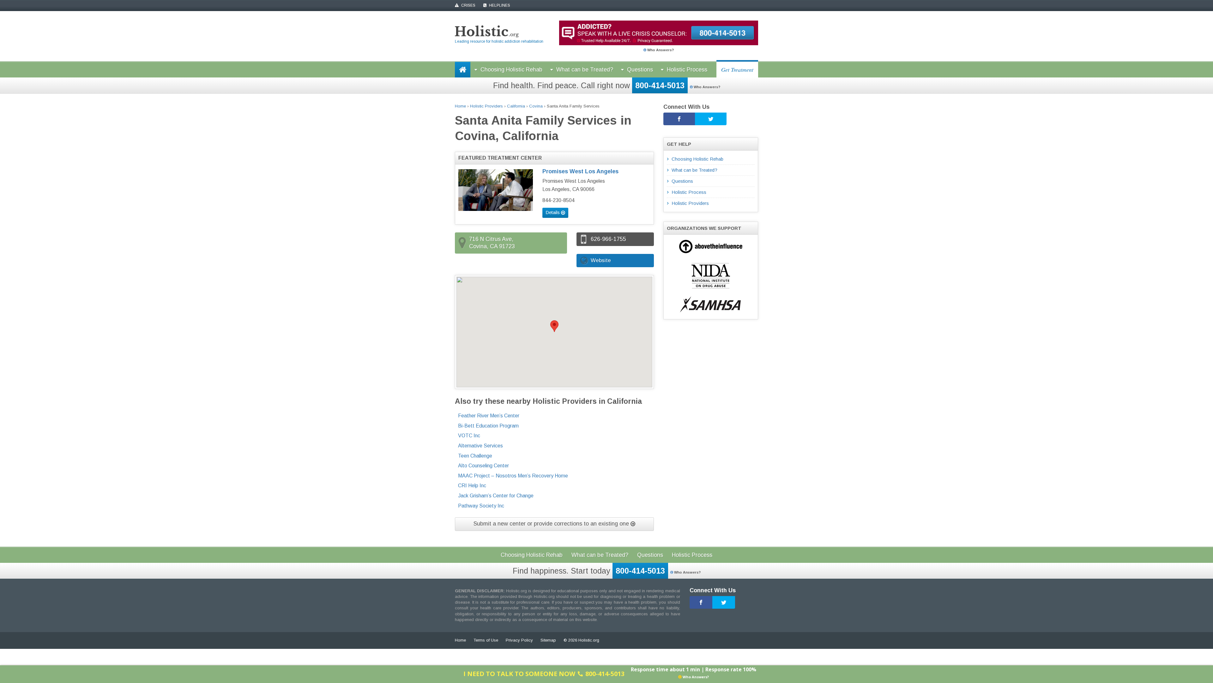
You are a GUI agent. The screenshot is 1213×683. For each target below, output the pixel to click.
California (516, 106)
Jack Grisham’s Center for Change (496, 495)
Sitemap (548, 640)
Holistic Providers (486, 106)
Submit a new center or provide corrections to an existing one (552, 523)
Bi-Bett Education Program (488, 425)
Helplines (499, 5)
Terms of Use (486, 640)
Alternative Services (480, 445)
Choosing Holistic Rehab (511, 69)
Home (460, 106)
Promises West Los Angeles (580, 171)
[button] (554, 326)
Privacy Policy (519, 640)
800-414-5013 (660, 85)
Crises (467, 5)
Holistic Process (687, 69)
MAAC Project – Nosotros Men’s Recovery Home (513, 475)
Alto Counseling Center (483, 465)
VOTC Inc (469, 435)
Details (553, 212)
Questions (640, 69)
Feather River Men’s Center (488, 415)
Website (601, 260)
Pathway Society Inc (481, 505)
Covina (536, 106)
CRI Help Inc (472, 485)
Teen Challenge (475, 455)
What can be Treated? (584, 69)
